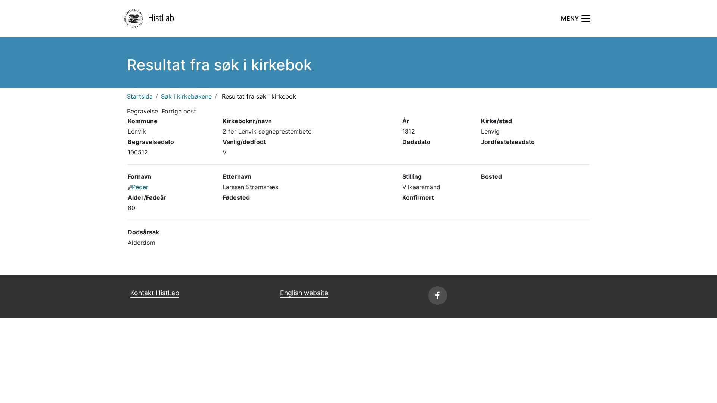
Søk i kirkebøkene (186, 96)
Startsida (140, 96)
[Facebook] (437, 295)
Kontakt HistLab (154, 293)
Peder (140, 187)
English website (304, 293)
